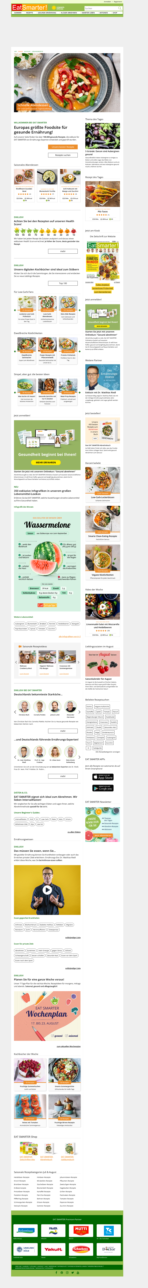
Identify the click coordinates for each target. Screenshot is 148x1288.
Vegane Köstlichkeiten (103, 574)
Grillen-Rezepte (66, 1191)
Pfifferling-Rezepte (21, 1199)
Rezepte (29, 13)
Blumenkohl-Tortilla (47, 191)
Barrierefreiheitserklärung (24, 1268)
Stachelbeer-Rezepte (45, 1184)
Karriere (26, 1266)
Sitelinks (33, 1266)
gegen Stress (57, 950)
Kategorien (49, 1268)
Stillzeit (68, 950)
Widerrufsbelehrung (95, 1266)
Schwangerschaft (22, 955)
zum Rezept (24, 674)
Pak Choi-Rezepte (43, 1195)
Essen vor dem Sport (69, 955)
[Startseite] (30, 7)
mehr (63, 251)
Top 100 (63, 283)
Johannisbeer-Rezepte (68, 1177)
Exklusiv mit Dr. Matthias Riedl (100, 392)
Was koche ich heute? (26, 396)
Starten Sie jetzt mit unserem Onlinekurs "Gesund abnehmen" (45, 471)
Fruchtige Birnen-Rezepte (65, 1122)
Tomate (107, 712)
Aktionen (104, 13)
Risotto (89, 732)
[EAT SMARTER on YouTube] (78, 1272)
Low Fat (40, 824)
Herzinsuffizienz (39, 930)
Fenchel (52, 624)
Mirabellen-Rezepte (44, 1181)
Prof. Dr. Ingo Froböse (39, 761)
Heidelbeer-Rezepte (21, 1177)
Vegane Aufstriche (102, 706)
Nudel (99, 727)
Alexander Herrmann (70, 716)
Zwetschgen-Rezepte (68, 1184)
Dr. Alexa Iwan (55, 760)
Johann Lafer (55, 715)
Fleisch (115, 712)
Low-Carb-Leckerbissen (102, 497)
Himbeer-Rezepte (44, 1177)
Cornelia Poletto (39, 715)
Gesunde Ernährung (47, 13)
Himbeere (90, 738)
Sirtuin (68, 819)
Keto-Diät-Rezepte (68, 314)
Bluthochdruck (30, 925)
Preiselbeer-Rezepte (22, 1191)
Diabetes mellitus (46, 925)
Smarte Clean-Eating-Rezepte (102, 536)
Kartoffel (90, 712)
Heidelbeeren (63, 624)
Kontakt (40, 1266)
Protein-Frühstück (68, 355)
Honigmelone (92, 722)
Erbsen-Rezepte (43, 1202)
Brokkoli (43, 624)
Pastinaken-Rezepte (67, 1195)
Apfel (99, 712)
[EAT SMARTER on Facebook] (56, 1272)
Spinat (32, 629)
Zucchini (51, 629)
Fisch (89, 743)
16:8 (31, 819)
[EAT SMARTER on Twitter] (72, 1272)
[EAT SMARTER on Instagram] (67, 1272)
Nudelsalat (110, 717)
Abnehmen (19, 950)
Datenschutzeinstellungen (77, 1266)
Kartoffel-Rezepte (43, 1191)
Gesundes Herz (110, 727)
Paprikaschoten (21, 629)
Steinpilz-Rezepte (21, 1206)
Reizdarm (19, 930)
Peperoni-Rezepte (67, 1202)
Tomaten (41, 629)
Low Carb (45, 819)
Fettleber (59, 925)
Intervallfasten (20, 819)
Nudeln (114, 722)
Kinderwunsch (108, 732)
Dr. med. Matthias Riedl (24, 761)
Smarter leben (88, 13)
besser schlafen (38, 955)
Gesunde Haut (52, 955)
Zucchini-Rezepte (66, 1206)
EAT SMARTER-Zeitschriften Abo (27, 1158)
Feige (97, 732)
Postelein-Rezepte (21, 1195)
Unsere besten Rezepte (63, 146)
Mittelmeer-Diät (21, 824)
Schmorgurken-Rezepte (23, 1202)
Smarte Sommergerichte (64, 1086)
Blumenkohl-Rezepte (45, 1188)
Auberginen (19, 624)
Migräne (69, 925)
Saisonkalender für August (98, 678)
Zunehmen (31, 950)
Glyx (32, 824)
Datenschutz (62, 1266)
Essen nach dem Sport (24, 960)
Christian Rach (24, 715)
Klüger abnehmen (69, 13)
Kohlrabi (90, 727)
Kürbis (89, 706)
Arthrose (18, 925)
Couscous (104, 722)
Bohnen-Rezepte (43, 1199)
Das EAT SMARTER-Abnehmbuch (98, 445)
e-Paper (117, 282)
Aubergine (111, 738)
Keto (60, 819)
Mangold (75, 624)
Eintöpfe (101, 738)
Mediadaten (40, 1268)
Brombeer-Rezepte (21, 1184)
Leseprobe (89, 282)
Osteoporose (53, 930)
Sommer (17, 13)
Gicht (28, 930)
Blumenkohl (32, 624)
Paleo (54, 819)
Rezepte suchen (63, 155)
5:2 (37, 819)
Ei (88, 748)
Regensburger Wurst (95, 717)
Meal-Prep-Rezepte (68, 396)
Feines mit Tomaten (30, 1122)
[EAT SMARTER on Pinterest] (61, 1272)
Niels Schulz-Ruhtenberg (70, 761)
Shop (115, 13)
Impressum (52, 1266)
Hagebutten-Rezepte (68, 1188)
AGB (46, 1266)
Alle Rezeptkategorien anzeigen (108, 752)
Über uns (18, 1266)
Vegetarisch (98, 743)
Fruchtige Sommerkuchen (30, 1086)
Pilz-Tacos (103, 211)
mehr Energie (44, 950)
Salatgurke (97, 748)
